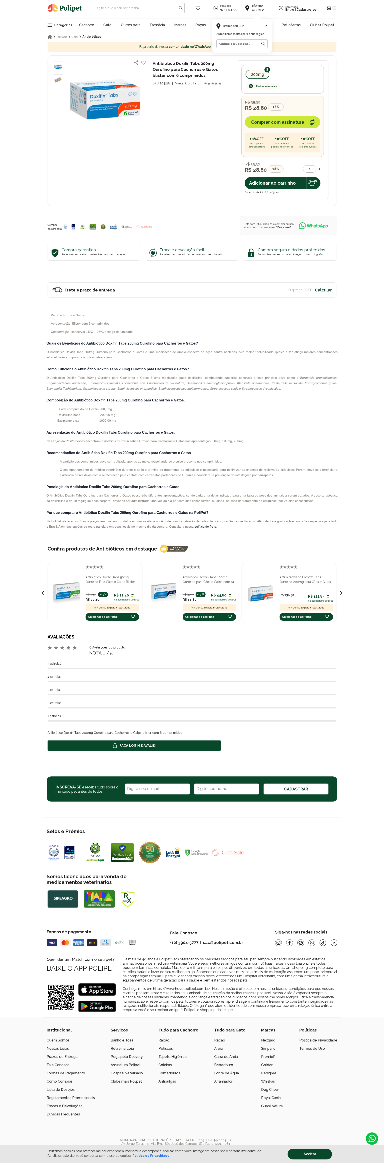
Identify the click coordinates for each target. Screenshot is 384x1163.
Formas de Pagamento (66, 1073)
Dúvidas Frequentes (63, 1114)
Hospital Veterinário (127, 1073)
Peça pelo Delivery (127, 1057)
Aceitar (310, 1154)
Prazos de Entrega (62, 1057)
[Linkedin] (334, 942)
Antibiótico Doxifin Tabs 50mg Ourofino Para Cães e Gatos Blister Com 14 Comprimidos (110, 579)
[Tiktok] (323, 942)
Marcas (180, 25)
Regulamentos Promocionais (71, 1098)
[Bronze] (74, 226)
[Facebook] (289, 942)
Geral (75, 36)
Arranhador (223, 1081)
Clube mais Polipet (126, 1081)
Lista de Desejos (61, 1089)
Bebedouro (223, 1065)
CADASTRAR (296, 789)
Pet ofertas (291, 25)
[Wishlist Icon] (198, 8)
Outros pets (130, 25)
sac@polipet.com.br (223, 942)
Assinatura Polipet (126, 1065)
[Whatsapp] (311, 942)
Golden (267, 1065)
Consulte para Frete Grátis (114, 607)
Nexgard (268, 1040)
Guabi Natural (272, 1106)
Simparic (268, 1048)
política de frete (205, 526)
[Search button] (181, 8)
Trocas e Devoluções (64, 1106)
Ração (163, 1040)
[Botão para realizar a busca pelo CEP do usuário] (263, 43)
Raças (200, 25)
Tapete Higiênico (172, 1057)
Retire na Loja (122, 1048)
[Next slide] (341, 593)
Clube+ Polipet (322, 25)
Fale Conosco (58, 1065)
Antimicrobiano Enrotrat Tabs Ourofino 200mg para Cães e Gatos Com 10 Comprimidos (305, 579)
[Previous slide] (43, 593)
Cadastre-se (306, 9)
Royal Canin (271, 1098)
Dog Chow (270, 1089)
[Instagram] (278, 942)
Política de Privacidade (318, 1040)
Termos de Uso (312, 1048)
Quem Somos (58, 1040)
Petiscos (165, 1048)
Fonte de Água (226, 1073)
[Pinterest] (300, 942)
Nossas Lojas (58, 1048)
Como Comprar (59, 1081)
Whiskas (268, 1081)
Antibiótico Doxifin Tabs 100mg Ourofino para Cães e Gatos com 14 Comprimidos (208, 579)
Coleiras (165, 1065)
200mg (257, 74)
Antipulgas (167, 1081)
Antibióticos (91, 36)
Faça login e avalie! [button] (138, 746)
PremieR (268, 1057)
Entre (289, 9)
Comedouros (169, 1073)
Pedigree (268, 1073)
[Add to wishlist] (143, 62)
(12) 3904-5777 (184, 942)
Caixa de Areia (226, 1057)
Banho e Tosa (122, 1040)
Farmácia (157, 25)
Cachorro (86, 25)
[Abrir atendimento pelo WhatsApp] (372, 1138)
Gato (107, 25)
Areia (218, 1048)
